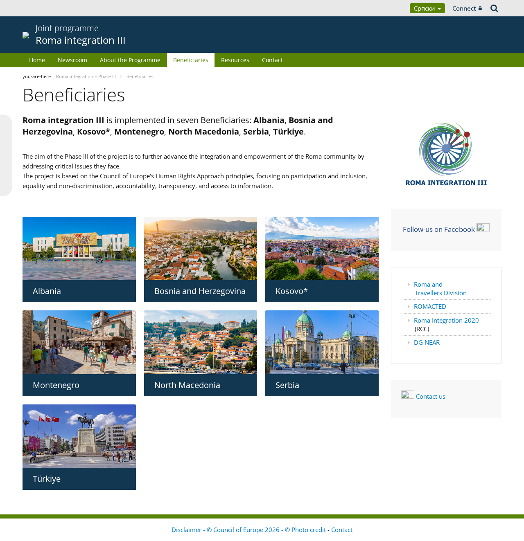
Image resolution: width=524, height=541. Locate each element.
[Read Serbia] (322, 342)
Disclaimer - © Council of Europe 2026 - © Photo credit (250, 529)
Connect (464, 8)
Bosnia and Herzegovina (200, 290)
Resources (235, 60)
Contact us (430, 396)
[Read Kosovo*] (322, 248)
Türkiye (47, 478)
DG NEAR (427, 342)
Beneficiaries (190, 60)
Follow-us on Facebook (439, 228)
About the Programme (130, 60)
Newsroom (72, 60)
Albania (47, 290)
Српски (425, 8)
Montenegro (56, 385)
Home (37, 60)
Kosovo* (292, 290)
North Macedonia (187, 385)
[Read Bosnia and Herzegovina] (200, 249)
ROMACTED (430, 306)
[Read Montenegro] (79, 342)
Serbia (287, 385)
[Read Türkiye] (79, 436)
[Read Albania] (79, 248)
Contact (272, 60)
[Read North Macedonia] (200, 342)
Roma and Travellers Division (440, 288)
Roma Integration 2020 (446, 320)
